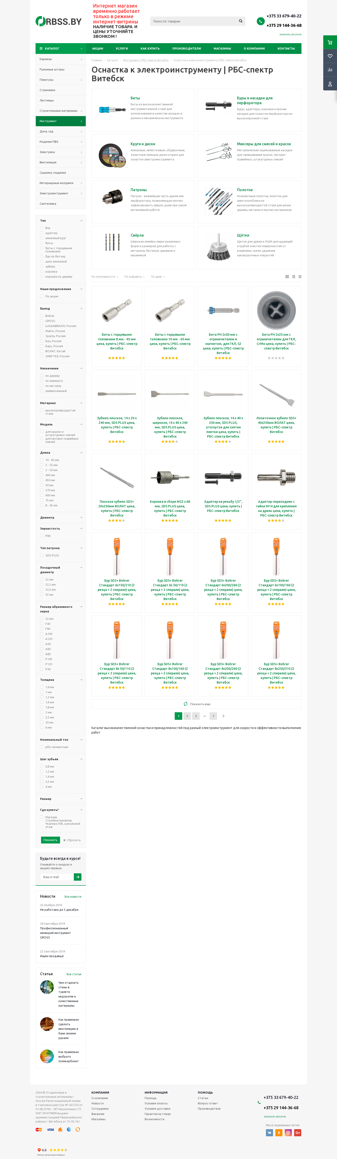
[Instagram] (288, 1132)
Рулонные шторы (52, 69)
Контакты (286, 48)
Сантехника (48, 203)
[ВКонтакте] (269, 1132)
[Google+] (297, 1132)
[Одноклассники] (278, 1132)
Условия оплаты (156, 1103)
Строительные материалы (58, 110)
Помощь (205, 1092)
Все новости (73, 896)
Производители (186, 48)
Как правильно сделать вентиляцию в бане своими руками (68, 1028)
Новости (97, 1103)
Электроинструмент (54, 193)
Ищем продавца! (52, 956)
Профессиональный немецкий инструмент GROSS (55, 933)
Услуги (122, 48)
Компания (100, 1092)
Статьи (203, 1098)
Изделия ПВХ (49, 141)
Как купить (150, 48)
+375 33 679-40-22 (284, 20)
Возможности (154, 1119)
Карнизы (46, 59)
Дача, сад (46, 131)
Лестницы (47, 100)
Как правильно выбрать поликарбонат (68, 1056)
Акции (97, 48)
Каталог (52, 48)
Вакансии (97, 1113)
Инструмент (48, 121)
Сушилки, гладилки (53, 172)
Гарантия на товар (158, 1113)
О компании (254, 48)
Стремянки (47, 90)
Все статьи (74, 974)
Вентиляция (48, 162)
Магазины (222, 48)
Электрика (47, 152)
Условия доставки (157, 1108)
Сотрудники (100, 1108)
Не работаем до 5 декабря (59, 909)
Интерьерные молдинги (56, 182)
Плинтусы (46, 79)
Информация (156, 1092)
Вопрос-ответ (208, 1103)
